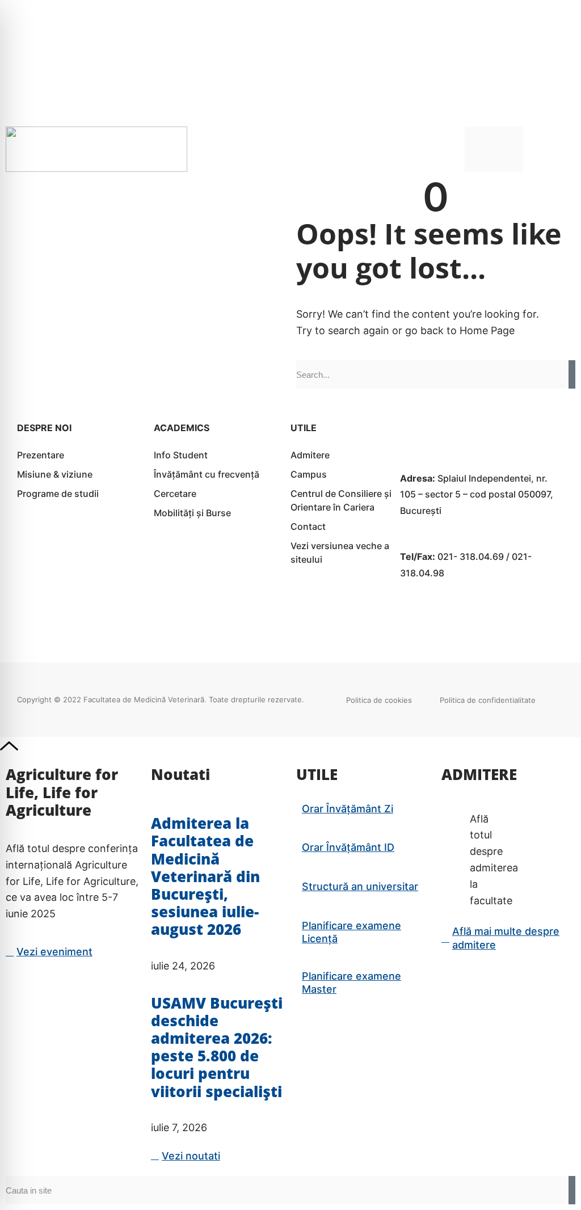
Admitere (310, 455)
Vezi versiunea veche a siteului (339, 552)
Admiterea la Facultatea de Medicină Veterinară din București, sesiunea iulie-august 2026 (205, 876)
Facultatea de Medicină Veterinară (143, 699)
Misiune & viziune (54, 474)
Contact (308, 526)
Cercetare (175, 493)
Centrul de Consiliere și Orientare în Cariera (340, 500)
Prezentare (40, 455)
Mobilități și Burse (192, 512)
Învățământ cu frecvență (206, 474)
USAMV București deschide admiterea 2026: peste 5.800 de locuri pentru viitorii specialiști (217, 1047)
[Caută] (572, 374)
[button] (566, 149)
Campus (308, 474)
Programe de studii (58, 493)
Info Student (181, 455)
